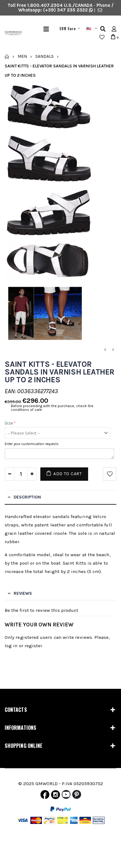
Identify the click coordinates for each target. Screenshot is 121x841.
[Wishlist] (102, 37)
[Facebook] (45, 796)
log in (11, 645)
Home (7, 56)
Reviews (23, 593)
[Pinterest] (76, 796)
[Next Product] (113, 350)
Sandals (44, 56)
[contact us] (100, 10)
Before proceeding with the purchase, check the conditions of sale (52, 408)
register (34, 645)
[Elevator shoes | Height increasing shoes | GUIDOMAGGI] (11, 33)
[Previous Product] (104, 350)
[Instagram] (55, 796)
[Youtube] (66, 796)
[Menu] (46, 29)
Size (10, 423)
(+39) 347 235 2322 (65, 10)
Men (22, 56)
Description (27, 497)
